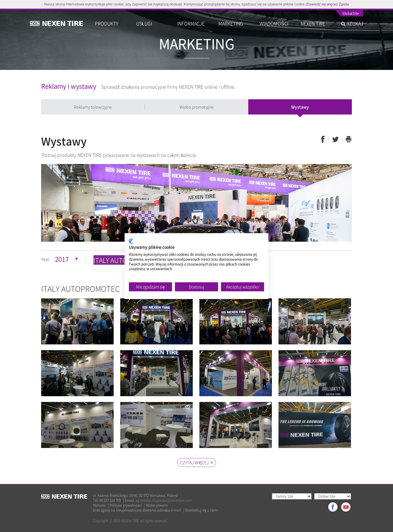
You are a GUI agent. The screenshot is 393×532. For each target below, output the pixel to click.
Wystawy (300, 107)
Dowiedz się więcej (322, 4)
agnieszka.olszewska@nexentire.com (164, 500)
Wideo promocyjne (197, 107)
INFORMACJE (191, 23)
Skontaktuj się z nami (201, 510)
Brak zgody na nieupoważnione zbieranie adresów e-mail (137, 510)
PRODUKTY (106, 23)
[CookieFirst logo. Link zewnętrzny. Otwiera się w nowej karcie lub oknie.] (131, 241)
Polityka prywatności (126, 505)
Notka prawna (157, 505)
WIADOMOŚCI (274, 23)
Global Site (351, 14)
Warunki (99, 505)
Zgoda (344, 4)
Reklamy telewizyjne (93, 107)
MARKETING (230, 23)
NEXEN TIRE (313, 23)
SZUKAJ (354, 23)
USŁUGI (144, 23)
